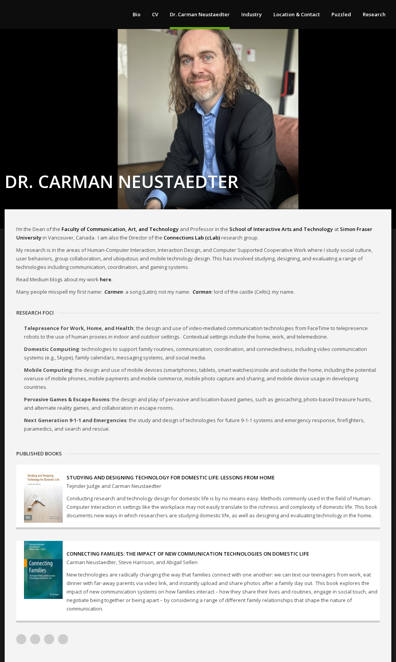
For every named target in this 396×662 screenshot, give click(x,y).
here (105, 279)
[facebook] (63, 639)
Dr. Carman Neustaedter (200, 14)
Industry (251, 14)
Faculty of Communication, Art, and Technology (120, 229)
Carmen (113, 291)
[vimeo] (21, 639)
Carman (202, 291)
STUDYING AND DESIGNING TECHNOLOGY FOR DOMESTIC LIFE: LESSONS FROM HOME (171, 477)
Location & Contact (296, 14)
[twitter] (49, 639)
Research (374, 14)
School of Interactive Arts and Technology (281, 229)
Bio (136, 14)
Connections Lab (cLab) (192, 237)
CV (155, 14)
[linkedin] (35, 639)
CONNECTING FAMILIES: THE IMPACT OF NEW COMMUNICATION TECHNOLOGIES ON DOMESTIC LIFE (188, 553)
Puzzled (341, 14)
